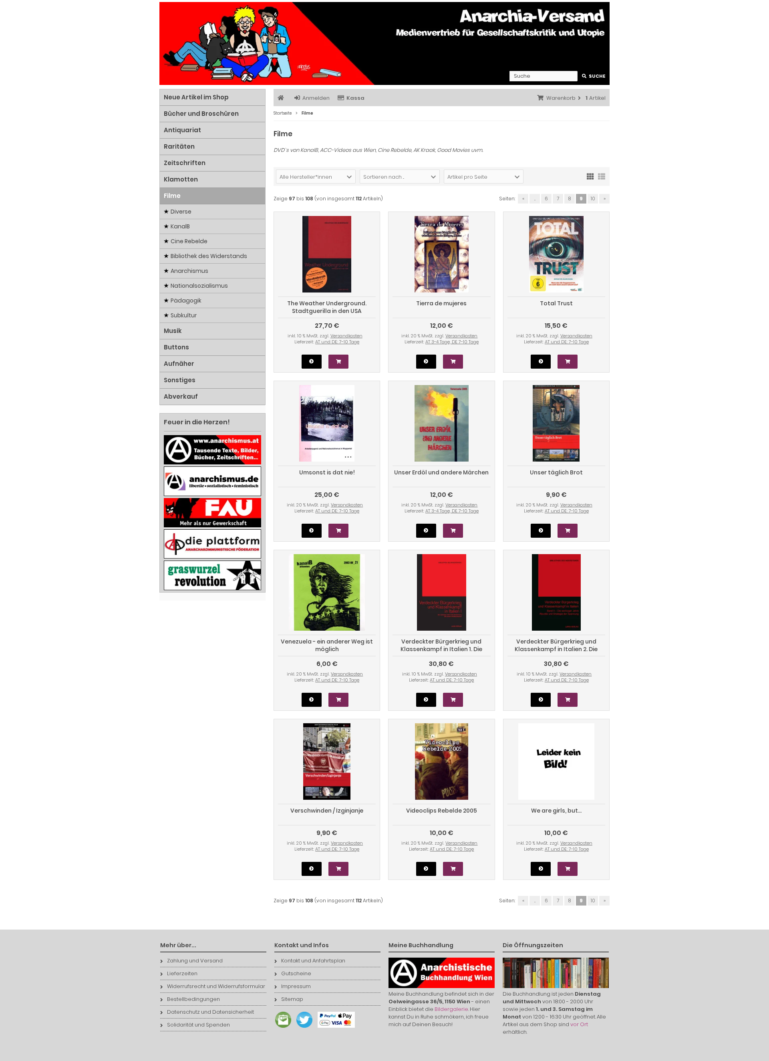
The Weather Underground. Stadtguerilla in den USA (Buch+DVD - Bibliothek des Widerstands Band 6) (326, 314)
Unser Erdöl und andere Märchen (441, 472)
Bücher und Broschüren (201, 113)
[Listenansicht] (601, 175)
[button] (316, 176)
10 (593, 198)
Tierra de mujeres (441, 303)
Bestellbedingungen (193, 999)
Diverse (181, 212)
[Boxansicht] (590, 175)
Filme (172, 196)
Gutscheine (296, 973)
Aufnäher (179, 363)
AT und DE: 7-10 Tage (337, 342)
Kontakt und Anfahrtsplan (313, 960)
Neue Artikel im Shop (196, 97)
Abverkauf (181, 396)
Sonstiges (179, 380)
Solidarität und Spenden (198, 1025)
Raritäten (179, 146)
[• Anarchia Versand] (384, 43)
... (534, 198)
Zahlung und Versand (195, 960)
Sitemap (292, 999)
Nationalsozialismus (199, 286)
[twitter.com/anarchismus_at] (302, 1028)
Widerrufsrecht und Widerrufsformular (216, 986)
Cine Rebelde (189, 241)
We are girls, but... (556, 811)
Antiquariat (182, 130)
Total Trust (556, 303)
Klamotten (181, 179)
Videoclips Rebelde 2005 (441, 811)
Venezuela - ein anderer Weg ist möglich (327, 645)
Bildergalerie (451, 1009)
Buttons (176, 347)
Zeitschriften (184, 163)
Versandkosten (346, 336)
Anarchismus (189, 271)
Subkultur (184, 315)
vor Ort (579, 1024)
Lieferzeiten (182, 973)
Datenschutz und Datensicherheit (210, 1012)
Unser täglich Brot (556, 472)
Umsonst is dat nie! (327, 472)
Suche (593, 76)
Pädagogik (186, 301)
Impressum (296, 986)
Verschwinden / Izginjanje (326, 811)
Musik (173, 331)
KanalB (180, 226)
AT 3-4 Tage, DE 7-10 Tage (452, 342)
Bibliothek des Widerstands (209, 256)
